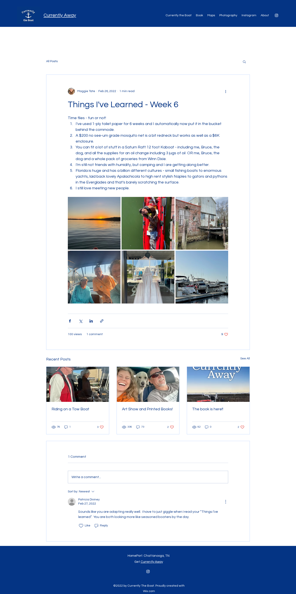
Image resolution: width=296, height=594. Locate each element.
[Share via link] (102, 321)
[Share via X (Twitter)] (80, 321)
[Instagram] (276, 15)
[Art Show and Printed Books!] (148, 384)
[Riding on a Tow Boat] (77, 384)
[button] (244, 61)
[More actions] (225, 91)
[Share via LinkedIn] (91, 321)
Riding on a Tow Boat (70, 409)
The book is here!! (207, 409)
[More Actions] (225, 501)
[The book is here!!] (218, 384)
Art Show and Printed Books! (147, 409)
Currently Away (60, 15)
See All (245, 358)
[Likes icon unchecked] (81, 525)
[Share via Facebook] (70, 321)
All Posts (52, 61)
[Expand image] (94, 223)
